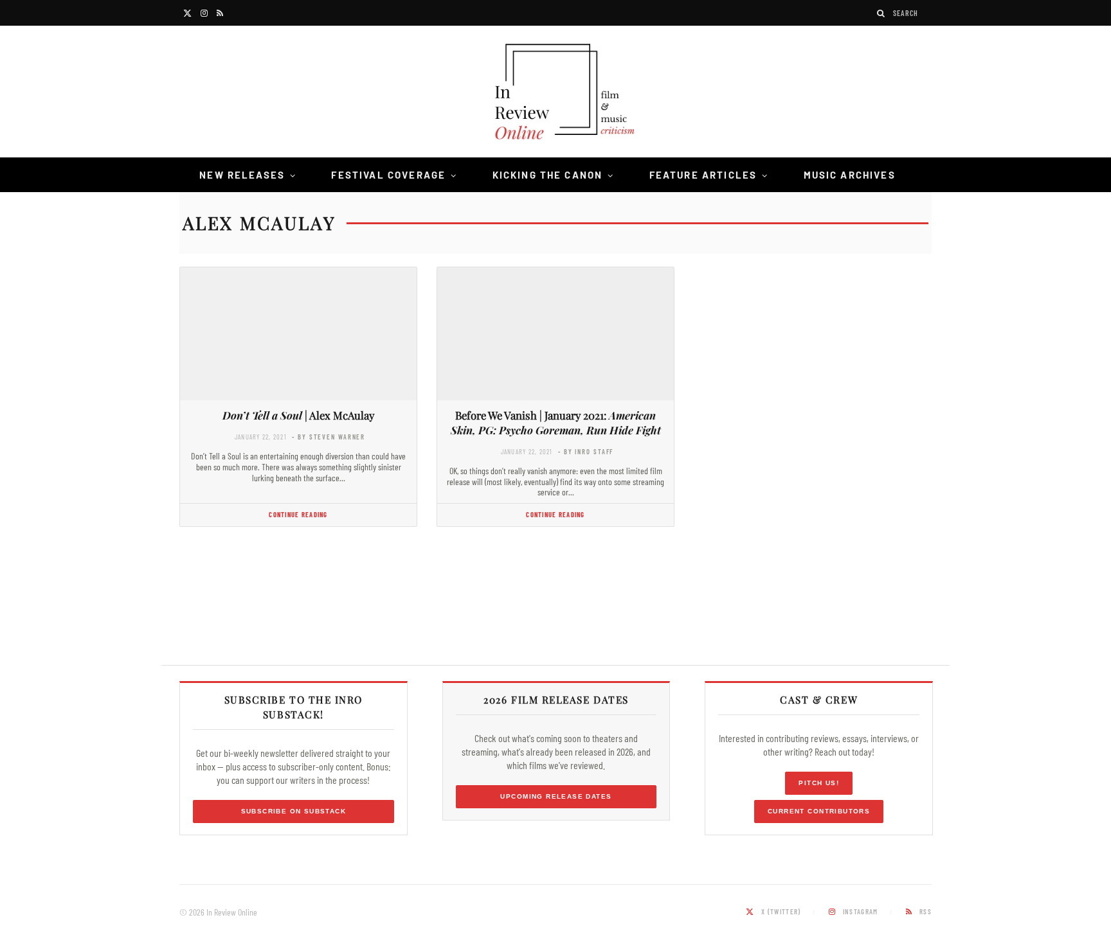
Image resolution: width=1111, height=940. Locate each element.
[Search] (881, 13)
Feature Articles (703, 175)
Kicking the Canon (547, 175)
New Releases (242, 175)
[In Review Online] (555, 93)
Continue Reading (298, 514)
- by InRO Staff (585, 451)
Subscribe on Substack (294, 811)
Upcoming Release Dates (555, 796)
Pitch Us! (819, 782)
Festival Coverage (388, 175)
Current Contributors (819, 811)
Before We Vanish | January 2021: (556, 422)
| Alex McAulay (298, 415)
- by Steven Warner (328, 436)
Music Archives (850, 175)
